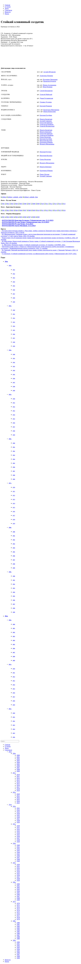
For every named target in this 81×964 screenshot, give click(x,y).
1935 (14, 330)
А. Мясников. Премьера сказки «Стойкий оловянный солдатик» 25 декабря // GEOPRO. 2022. (33, 245)
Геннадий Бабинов (46, 123)
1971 (14, 491)
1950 (14, 398)
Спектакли (8, 10)
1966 (14, 467)
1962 (14, 451)
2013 (14, 680)
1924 (14, 281)
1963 (14, 455)
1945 (14, 374)
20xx (6, 616)
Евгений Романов (46, 106)
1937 (14, 338)
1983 (14, 543)
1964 (14, 459)
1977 (14, 515)
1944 (14, 370)
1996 (14, 600)
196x (10, 439)
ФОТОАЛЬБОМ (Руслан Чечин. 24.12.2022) (17, 224)
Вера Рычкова (47, 87)
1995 (14, 596)
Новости (8, 12)
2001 (14, 628)
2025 (14, 733)
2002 (14, 632)
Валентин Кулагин (49, 81)
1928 (14, 297)
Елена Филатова (45, 137)
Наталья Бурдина (45, 152)
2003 (14, 636)
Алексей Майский (46, 94)
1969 (14, 479)
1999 (14, 612)
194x (10, 350)
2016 (14, 692)
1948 (14, 386)
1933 (14, 322)
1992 (14, 584)
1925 (14, 285)
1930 (14, 310)
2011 (14, 672)
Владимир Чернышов (50, 79)
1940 (14, 354)
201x (10, 664)
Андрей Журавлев (49, 72)
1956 (14, 422)
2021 (14, 717)
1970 (14, 487)
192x (10, 265)
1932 (14, 318)
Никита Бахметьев (46, 119)
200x (10, 620)
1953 (14, 410)
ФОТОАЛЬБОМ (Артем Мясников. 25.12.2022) (19, 225)
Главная (7, 5)
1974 (14, 503)
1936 (14, 334)
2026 (14, 737)
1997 (14, 604)
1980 (14, 531)
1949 (14, 390)
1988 (14, 563)
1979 (14, 523)
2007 (14, 652)
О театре (8, 7)
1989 (14, 567)
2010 (14, 668)
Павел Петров (44, 174)
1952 (14, 406)
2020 (14, 713)
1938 (14, 342)
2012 (14, 676)
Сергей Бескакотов (46, 90)
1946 (14, 378)
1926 (14, 289)
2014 (14, 684)
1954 (14, 414)
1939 (14, 346)
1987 (14, 559)
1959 (14, 434)
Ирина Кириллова (49, 111)
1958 (14, 430)
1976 (14, 511)
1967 (14, 471)
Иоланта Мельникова (47, 144)
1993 (14, 588)
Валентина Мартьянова (51, 110)
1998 (14, 608)
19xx (6, 261)
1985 (14, 551)
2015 (14, 688)
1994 (14, 592)
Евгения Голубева (46, 115)
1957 (14, 426)
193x (10, 306)
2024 (14, 729)
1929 (14, 301)
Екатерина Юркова (46, 142)
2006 (14, 648)
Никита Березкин (46, 132)
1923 (14, 277)
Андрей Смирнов (46, 121)
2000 (14, 624)
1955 (14, 418)
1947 (14, 382)
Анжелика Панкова (46, 75)
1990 (14, 576)
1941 (14, 358)
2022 (14, 721)
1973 (14, 499)
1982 (14, 539)
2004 (14, 640)
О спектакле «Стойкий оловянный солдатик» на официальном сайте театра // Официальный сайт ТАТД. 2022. (39, 253)
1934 (14, 326)
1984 (14, 547)
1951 (14, 402)
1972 (14, 495)
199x (10, 572)
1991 (14, 580)
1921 (14, 269)
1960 (14, 443)
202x (10, 709)
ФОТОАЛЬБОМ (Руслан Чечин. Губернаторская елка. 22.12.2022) (25, 222)
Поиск (7, 14)
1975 (14, 507)
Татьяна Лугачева (46, 102)
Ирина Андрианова (49, 85)
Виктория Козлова (46, 140)
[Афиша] (3, 197)
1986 (14, 555)
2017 (14, 696)
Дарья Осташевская (46, 98)
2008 (14, 656)
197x (10, 483)
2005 (14, 644)
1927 (14, 293)
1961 (14, 447)
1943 (14, 366)
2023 (14, 725)
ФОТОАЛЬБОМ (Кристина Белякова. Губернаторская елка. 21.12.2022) (27, 220)
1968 (14, 475)
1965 (14, 463)
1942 (14, 362)
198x (10, 527)
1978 (14, 519)
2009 (14, 660)
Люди (7, 8)
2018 (14, 700)
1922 (14, 273)
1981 (14, 535)
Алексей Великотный (47, 126)
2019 (14, 704)
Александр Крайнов (46, 124)
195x (10, 394)
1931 (14, 314)
